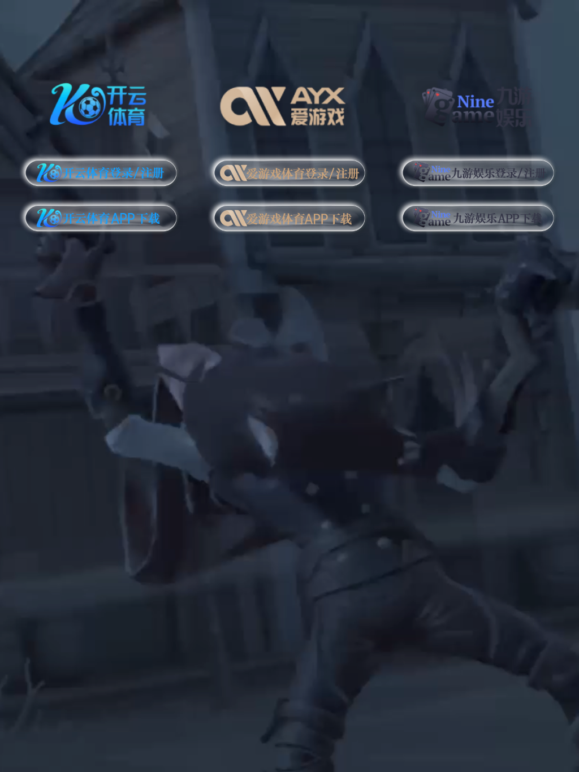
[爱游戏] (290, 102)
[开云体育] (101, 102)
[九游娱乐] (478, 102)
